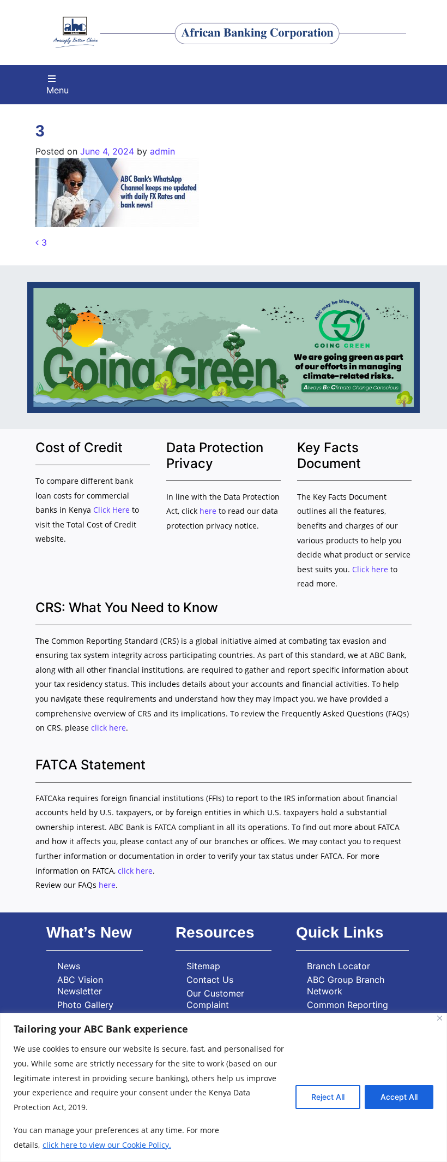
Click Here (112, 510)
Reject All (328, 1096)
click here (108, 727)
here (208, 511)
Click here (370, 569)
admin (162, 151)
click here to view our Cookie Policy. (107, 1145)
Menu (57, 90)
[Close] (439, 1018)
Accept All (399, 1096)
